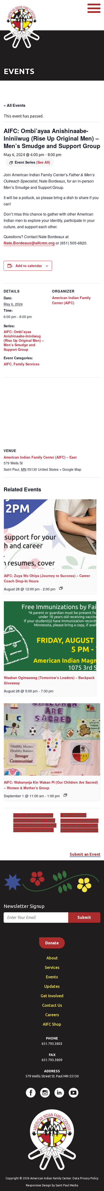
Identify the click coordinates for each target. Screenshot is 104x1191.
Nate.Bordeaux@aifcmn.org (29, 243)
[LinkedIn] (59, 1093)
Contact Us (52, 1005)
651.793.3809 (52, 1060)
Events (52, 977)
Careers (52, 1015)
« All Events (14, 105)
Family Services (26, 363)
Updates (52, 986)
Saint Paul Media (67, 1185)
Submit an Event (85, 854)
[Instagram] (45, 1093)
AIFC (8, 363)
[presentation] (50, 534)
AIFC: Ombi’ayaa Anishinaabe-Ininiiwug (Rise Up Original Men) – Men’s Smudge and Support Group (24, 340)
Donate (52, 943)
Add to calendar (28, 265)
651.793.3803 (52, 1044)
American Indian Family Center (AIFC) (71, 300)
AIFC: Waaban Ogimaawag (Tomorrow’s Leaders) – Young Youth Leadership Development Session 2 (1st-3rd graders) (34, 822)
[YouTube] (73, 1093)
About (52, 958)
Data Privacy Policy (85, 1178)
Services (52, 967)
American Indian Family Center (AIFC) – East (40, 457)
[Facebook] (31, 1093)
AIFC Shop (52, 1024)
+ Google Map (70, 469)
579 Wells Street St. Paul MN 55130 (52, 1076)
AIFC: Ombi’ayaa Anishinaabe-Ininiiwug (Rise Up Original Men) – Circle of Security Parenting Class (79, 822)
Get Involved (52, 996)
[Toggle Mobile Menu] (94, 8)
